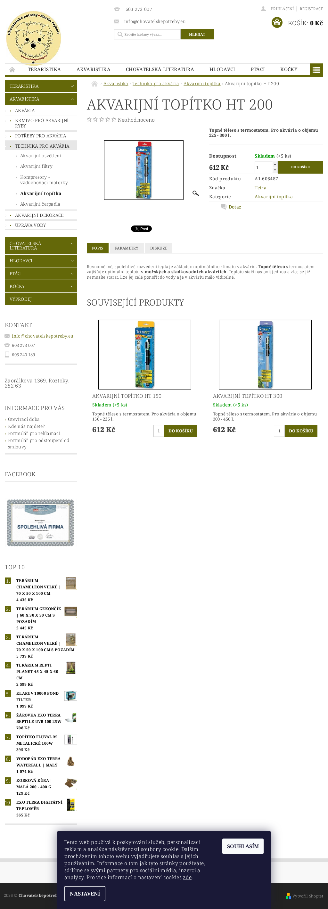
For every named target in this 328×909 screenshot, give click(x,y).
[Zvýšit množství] (275, 164)
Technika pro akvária (42, 146)
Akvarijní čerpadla (40, 204)
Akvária (25, 110)
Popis (97, 248)
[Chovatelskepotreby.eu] (56, 38)
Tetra (260, 187)
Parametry (127, 248)
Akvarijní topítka (40, 193)
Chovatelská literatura (160, 69)
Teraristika (44, 69)
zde (187, 877)
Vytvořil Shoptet (307, 896)
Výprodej (21, 299)
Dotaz (235, 207)
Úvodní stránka (12, 69)
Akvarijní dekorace (39, 215)
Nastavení (85, 893)
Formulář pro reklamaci (34, 433)
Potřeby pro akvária (40, 136)
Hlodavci (222, 69)
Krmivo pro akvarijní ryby (42, 123)
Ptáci (258, 69)
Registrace (311, 9)
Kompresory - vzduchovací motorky (44, 180)
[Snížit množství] (275, 170)
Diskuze (158, 248)
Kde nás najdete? (26, 426)
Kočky (288, 69)
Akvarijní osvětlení (40, 155)
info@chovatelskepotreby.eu (42, 336)
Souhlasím (243, 846)
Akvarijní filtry (36, 166)
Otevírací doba (24, 419)
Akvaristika (94, 69)
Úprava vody (30, 225)
